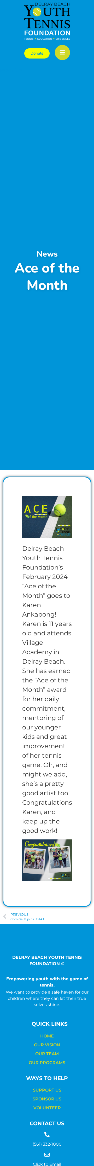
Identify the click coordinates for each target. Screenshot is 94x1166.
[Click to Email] (47, 1154)
